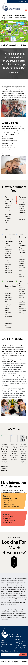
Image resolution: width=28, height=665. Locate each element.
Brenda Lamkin (6, 151)
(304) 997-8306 (22, 645)
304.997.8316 (8, 518)
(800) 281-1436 (22, 648)
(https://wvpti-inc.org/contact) (9, 604)
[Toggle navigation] (26, 9)
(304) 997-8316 (22, 642)
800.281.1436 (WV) (10, 520)
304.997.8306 (8, 522)
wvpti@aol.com (9, 516)
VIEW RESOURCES (14, 561)
